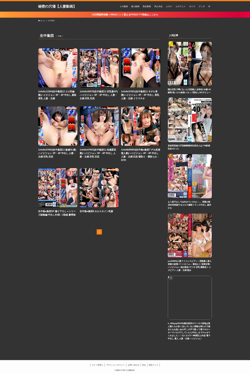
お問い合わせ (133, 365)
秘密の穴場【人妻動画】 (57, 6)
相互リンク (153, 365)
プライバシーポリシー (115, 365)
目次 (144, 365)
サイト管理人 (97, 365)
